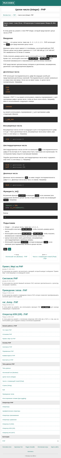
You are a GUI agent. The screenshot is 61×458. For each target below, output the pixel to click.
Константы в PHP (7, 360)
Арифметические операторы (11, 411)
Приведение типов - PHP (14, 290)
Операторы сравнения (9, 419)
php (9, 249)
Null (3, 390)
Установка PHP (7, 334)
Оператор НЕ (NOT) (8, 432)
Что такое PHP (7, 330)
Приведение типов (8, 394)
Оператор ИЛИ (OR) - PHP (15, 314)
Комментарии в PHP (8, 355)
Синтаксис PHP (10, 278)
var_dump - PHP (10, 302)
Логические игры (43, 447)
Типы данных (6, 368)
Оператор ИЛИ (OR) (8, 428)
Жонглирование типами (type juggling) (14, 398)
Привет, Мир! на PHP (12, 266)
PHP (14, 15)
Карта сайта (54, 447)
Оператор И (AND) (8, 424)
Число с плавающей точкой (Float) (13, 381)
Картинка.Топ (18, 447)
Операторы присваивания (10, 415)
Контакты (30, 451)
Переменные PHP (8, 351)
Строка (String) (7, 385)
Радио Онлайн (30, 447)
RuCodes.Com (7, 15)
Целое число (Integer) (9, 377)
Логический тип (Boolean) (10, 372)
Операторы (6, 407)
